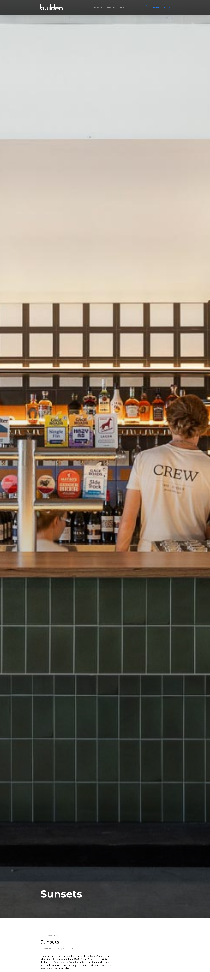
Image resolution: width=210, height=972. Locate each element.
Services (111, 7)
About (123, 7)
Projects (98, 7)
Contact (135, 7)
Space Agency (61, 962)
